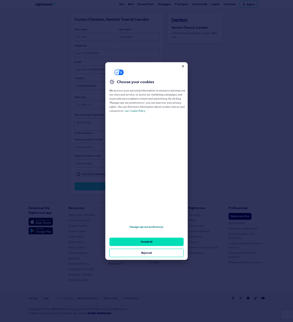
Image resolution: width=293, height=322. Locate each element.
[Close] (183, 66)
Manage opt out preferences (146, 226)
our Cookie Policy (135, 110)
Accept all (146, 241)
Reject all (146, 252)
